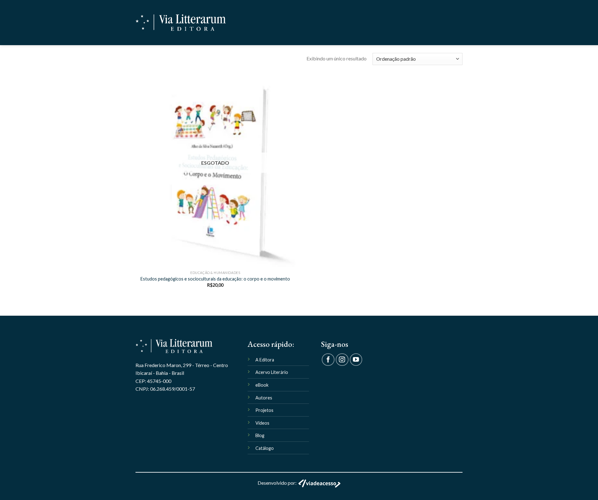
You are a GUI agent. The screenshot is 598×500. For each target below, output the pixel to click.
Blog (259, 435)
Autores (263, 397)
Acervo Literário (271, 372)
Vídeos (262, 423)
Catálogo (264, 448)
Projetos (264, 410)
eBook (261, 385)
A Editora (264, 359)
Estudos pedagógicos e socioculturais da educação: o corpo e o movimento (215, 278)
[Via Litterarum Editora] (180, 22)
